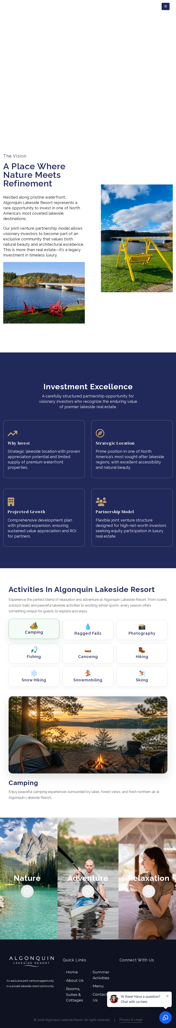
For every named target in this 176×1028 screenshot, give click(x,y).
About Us (74, 980)
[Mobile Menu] (166, 6)
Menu (98, 986)
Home (72, 972)
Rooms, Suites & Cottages (74, 994)
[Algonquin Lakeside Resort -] (18, 6)
